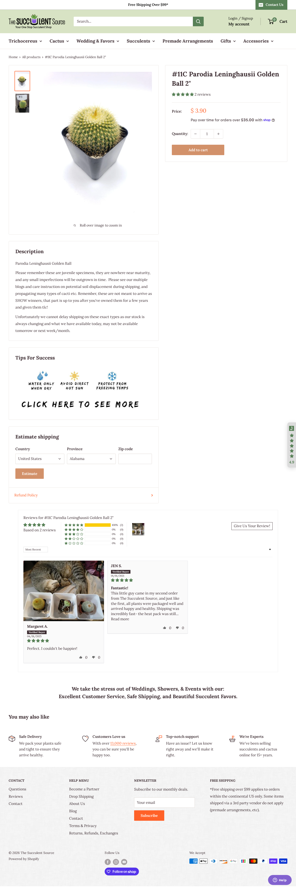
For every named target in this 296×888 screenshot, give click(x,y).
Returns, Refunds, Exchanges (93, 833)
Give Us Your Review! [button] (252, 526)
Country (22, 448)
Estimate (29, 473)
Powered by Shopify (24, 859)
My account (238, 23)
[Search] (198, 21)
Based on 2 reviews (39, 530)
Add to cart (198, 150)
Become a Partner (84, 789)
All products (31, 57)
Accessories (256, 41)
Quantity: (180, 133)
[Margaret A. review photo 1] (63, 591)
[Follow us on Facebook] (108, 861)
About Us (77, 803)
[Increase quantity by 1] (218, 133)
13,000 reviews (123, 743)
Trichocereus (23, 41)
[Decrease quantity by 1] (195, 133)
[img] (63, 640)
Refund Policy (26, 495)
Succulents (138, 41)
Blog (73, 811)
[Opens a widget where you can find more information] (280, 880)
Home (13, 57)
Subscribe (149, 815)
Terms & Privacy (83, 825)
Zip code (125, 448)
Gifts (226, 41)
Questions (17, 789)
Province (75, 448)
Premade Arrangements (188, 41)
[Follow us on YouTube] (124, 861)
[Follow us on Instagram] (116, 861)
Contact (16, 803)
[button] (183, 94)
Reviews (16, 796)
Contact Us (274, 4)
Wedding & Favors (95, 41)
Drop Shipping (81, 796)
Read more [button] (120, 619)
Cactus (57, 41)
